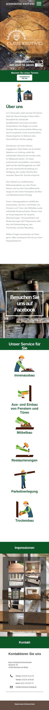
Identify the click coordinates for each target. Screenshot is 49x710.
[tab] (16, 567)
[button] (39, 4)
